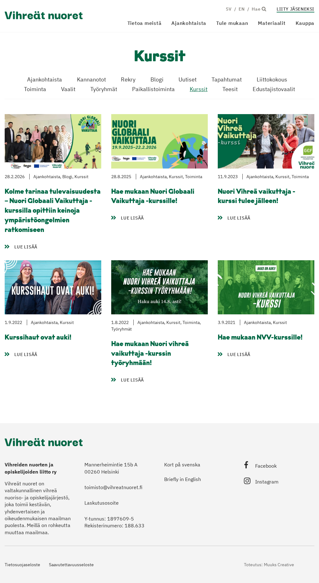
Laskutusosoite (101, 503)
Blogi (157, 79)
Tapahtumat (227, 79)
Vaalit (68, 89)
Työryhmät (103, 89)
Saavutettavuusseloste (71, 564)
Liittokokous (272, 79)
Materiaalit (271, 23)
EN (242, 9)
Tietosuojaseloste (22, 564)
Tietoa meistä (144, 23)
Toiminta (35, 89)
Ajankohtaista (188, 23)
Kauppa (305, 23)
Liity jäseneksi (295, 9)
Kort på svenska (182, 464)
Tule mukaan (232, 23)
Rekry (128, 79)
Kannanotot (91, 79)
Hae (257, 9)
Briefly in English (182, 479)
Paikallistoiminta (153, 89)
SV (228, 9)
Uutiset (188, 79)
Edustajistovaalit (274, 89)
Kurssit (198, 89)
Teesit (230, 89)
